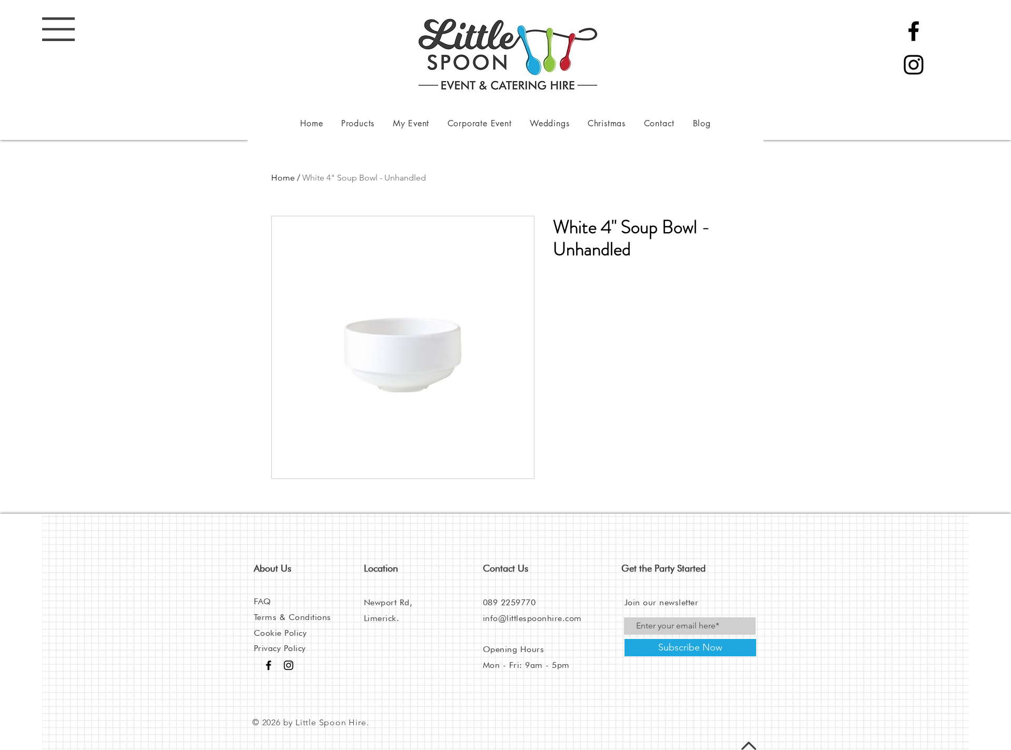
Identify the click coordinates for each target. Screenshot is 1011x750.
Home (283, 178)
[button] (58, 29)
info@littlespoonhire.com (532, 618)
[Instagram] (913, 65)
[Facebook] (913, 31)
